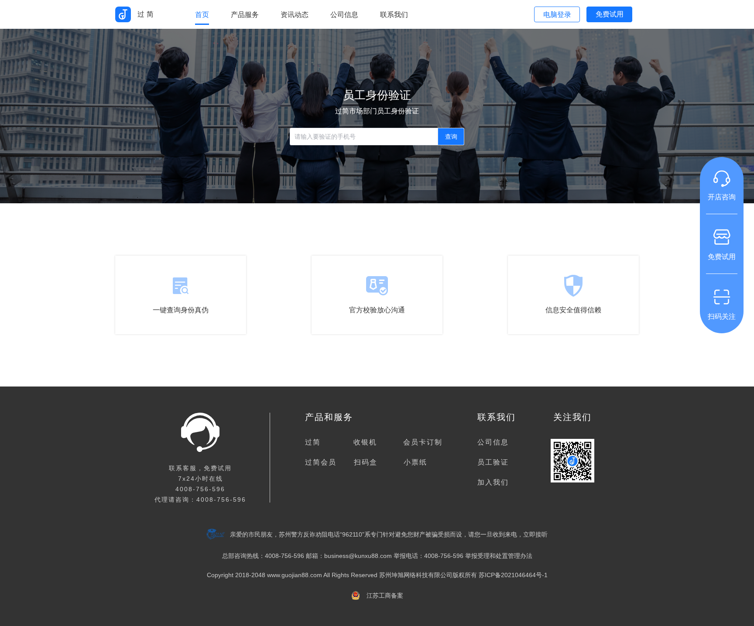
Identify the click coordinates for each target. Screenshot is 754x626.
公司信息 (493, 442)
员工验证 (493, 462)
